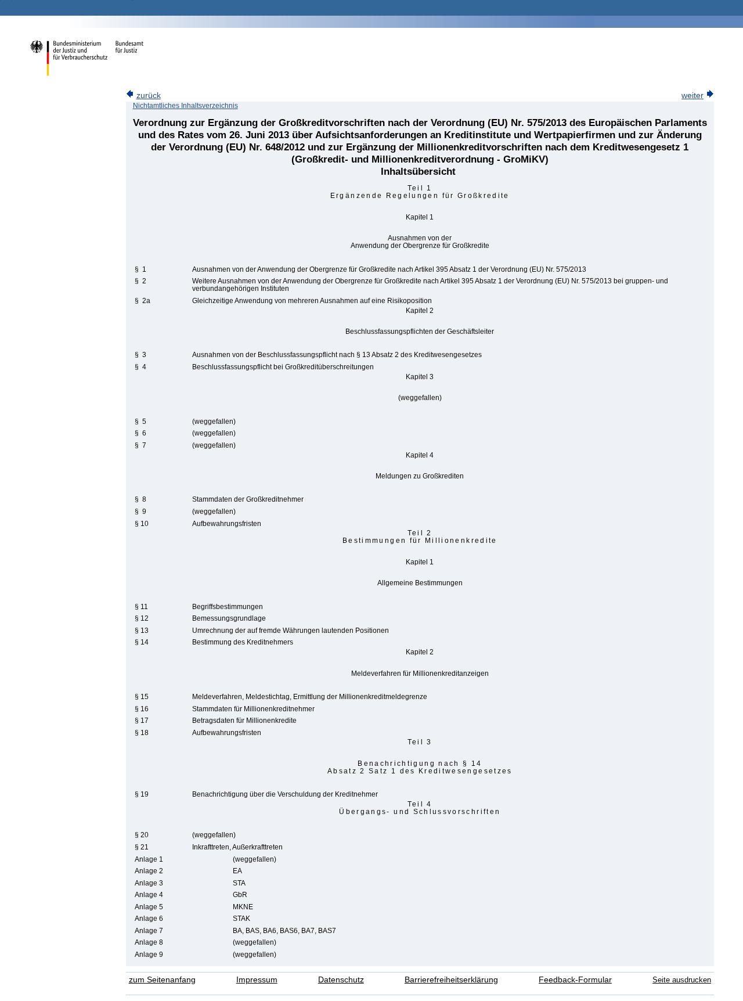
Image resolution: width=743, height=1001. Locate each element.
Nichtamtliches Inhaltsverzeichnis (185, 106)
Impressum (256, 979)
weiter (692, 95)
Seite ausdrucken (681, 979)
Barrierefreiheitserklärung (451, 979)
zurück (148, 95)
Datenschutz (341, 979)
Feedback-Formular (575, 979)
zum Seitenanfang (162, 979)
